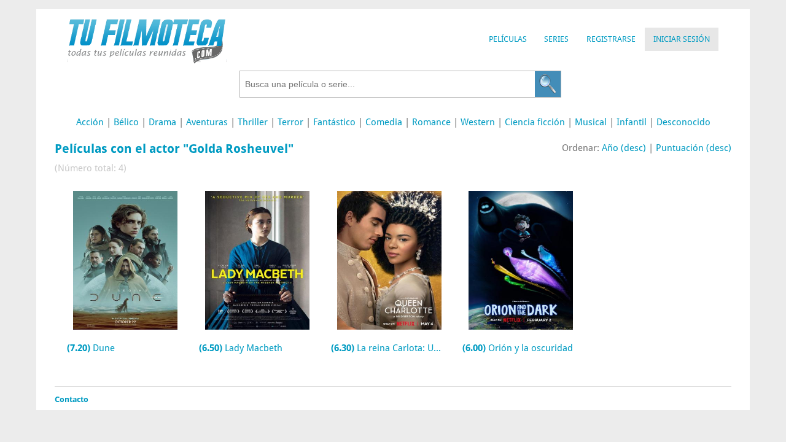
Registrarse (611, 39)
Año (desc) (624, 147)
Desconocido (683, 122)
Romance (431, 122)
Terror (290, 122)
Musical (591, 122)
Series (556, 39)
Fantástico (334, 122)
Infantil (632, 122)
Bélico (126, 122)
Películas (508, 39)
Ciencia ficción (535, 122)
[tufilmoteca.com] (147, 60)
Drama (162, 122)
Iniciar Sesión (681, 39)
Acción (90, 122)
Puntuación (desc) (693, 147)
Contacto (71, 399)
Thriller (253, 122)
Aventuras (207, 122)
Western (478, 122)
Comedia (383, 122)
